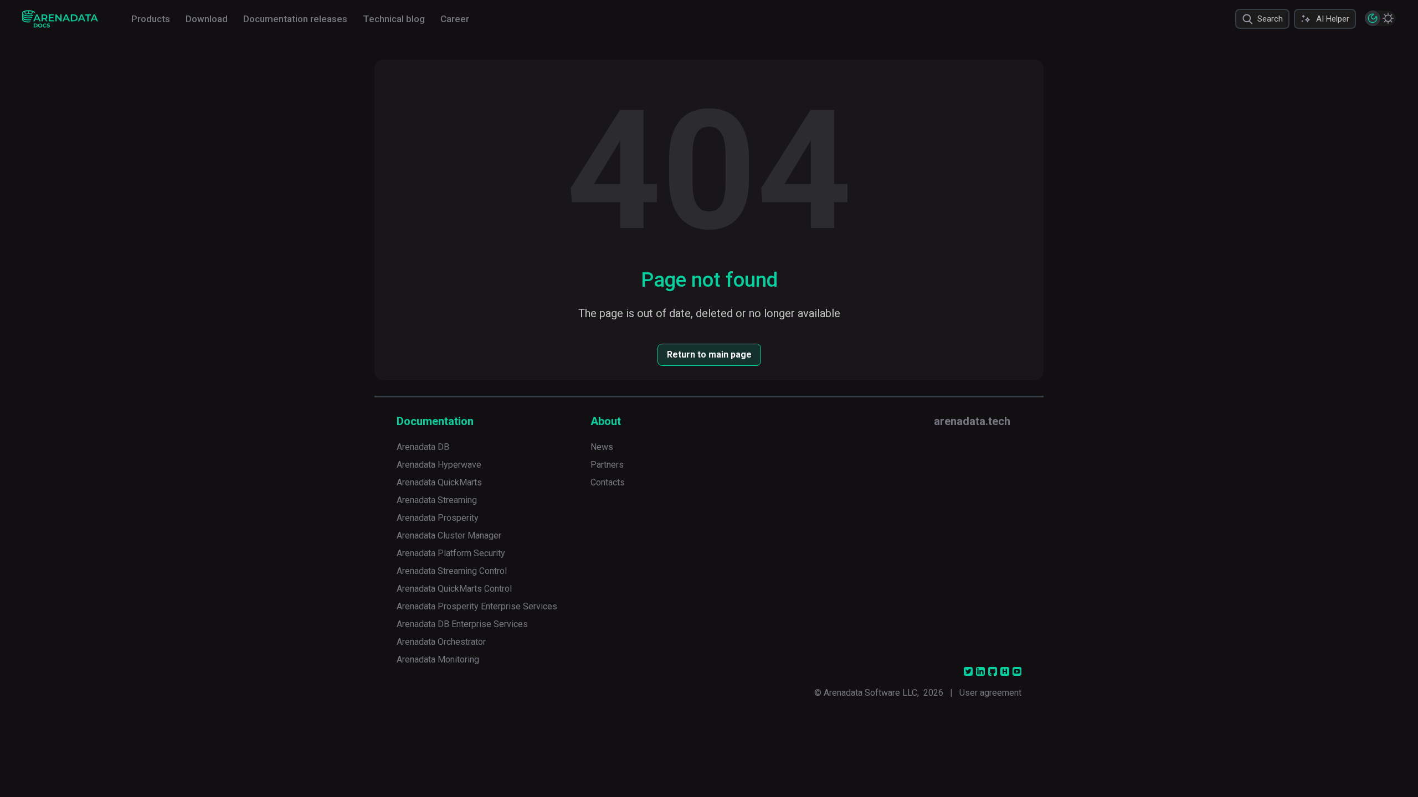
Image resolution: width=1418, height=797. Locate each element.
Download (207, 18)
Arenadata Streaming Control (452, 571)
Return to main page (709, 354)
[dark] (1372, 18)
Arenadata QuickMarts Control (454, 588)
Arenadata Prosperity (438, 518)
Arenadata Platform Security (451, 553)
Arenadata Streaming (437, 500)
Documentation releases (295, 18)
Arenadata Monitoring (438, 659)
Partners (607, 464)
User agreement (990, 692)
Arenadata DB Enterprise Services (462, 624)
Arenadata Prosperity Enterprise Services (477, 606)
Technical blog (394, 18)
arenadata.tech (972, 421)
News (601, 447)
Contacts (607, 482)
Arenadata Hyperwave (439, 464)
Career (454, 18)
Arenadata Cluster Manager (449, 535)
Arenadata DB (423, 447)
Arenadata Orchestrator (441, 641)
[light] (1388, 18)
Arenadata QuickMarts (439, 482)
